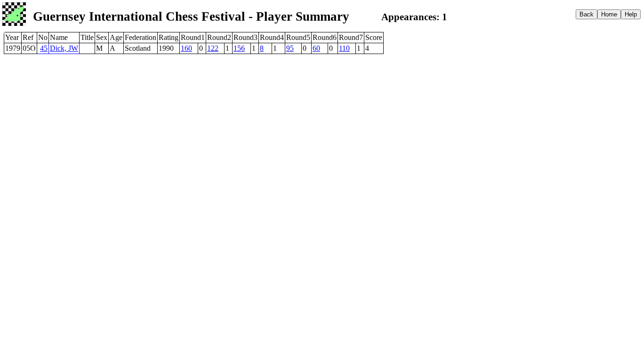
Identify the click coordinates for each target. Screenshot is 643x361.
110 (344, 48)
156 (239, 48)
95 (290, 48)
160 (186, 48)
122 (212, 48)
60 (316, 48)
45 (44, 48)
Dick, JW (64, 48)
